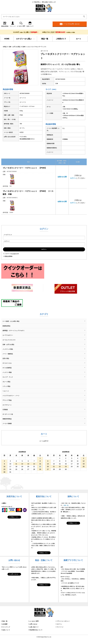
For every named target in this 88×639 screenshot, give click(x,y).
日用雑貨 (5, 409)
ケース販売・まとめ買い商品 (11, 321)
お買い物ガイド (34, 627)
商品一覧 (44, 39)
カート (78, 39)
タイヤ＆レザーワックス (39, 46)
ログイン (73, 178)
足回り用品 (6, 358)
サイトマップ (6, 627)
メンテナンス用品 (8, 349)
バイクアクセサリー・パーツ (11, 395)
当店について (6, 630)
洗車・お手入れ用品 (14, 46)
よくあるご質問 (34, 621)
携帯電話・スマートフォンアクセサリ (13, 330)
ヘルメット (6, 391)
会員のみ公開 (62, 177)
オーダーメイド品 (8, 414)
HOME (6, 39)
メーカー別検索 (7, 423)
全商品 (5, 46)
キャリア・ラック (8, 377)
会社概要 (4, 624)
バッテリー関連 (7, 372)
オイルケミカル (7, 363)
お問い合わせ (14, 574)
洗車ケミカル (26, 46)
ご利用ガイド (61, 39)
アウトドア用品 (7, 400)
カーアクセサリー (8, 335)
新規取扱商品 (6, 326)
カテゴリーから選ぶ (24, 39)
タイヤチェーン (7, 405)
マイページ (60, 627)
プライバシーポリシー (63, 621)
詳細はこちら (14, 517)
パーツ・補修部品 (8, 354)
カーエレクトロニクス (9, 340)
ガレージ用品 (6, 381)
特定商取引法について (36, 630)
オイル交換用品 (7, 368)
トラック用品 (6, 386)
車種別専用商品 (7, 419)
